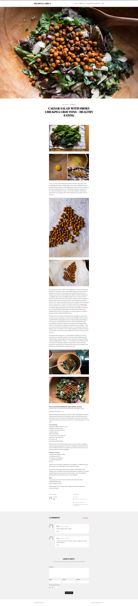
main (81, 499)
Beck (58, 538)
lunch (78, 499)
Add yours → (86, 518)
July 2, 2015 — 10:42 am (63, 526)
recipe (83, 499)
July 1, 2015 (65, 104)
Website (78, 579)
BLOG (76, 3)
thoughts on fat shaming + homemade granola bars (81, 505)
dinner (75, 499)
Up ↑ (103, 602)
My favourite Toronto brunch (79, 502)
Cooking (75, 497)
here (80, 323)
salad (86, 499)
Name (50, 579)
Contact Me (81, 3)
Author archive (54, 499)
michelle (55, 497)
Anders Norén (98, 602)
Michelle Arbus (42, 3)
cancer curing (83, 304)
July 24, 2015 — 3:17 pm (63, 538)
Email (64, 579)
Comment (51, 566)
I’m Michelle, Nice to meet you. (93, 3)
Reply (58, 531)
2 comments (72, 104)
